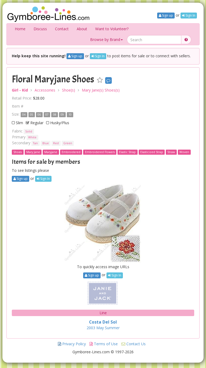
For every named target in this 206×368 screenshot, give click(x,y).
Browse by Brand (105, 39)
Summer (112, 327)
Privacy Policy (73, 343)
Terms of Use (105, 343)
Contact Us (135, 343)
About (82, 28)
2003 (91, 327)
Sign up (167, 15)
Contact (62, 28)
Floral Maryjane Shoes (53, 79)
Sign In (190, 15)
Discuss (40, 28)
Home (20, 28)
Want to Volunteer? (111, 28)
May (100, 327)
